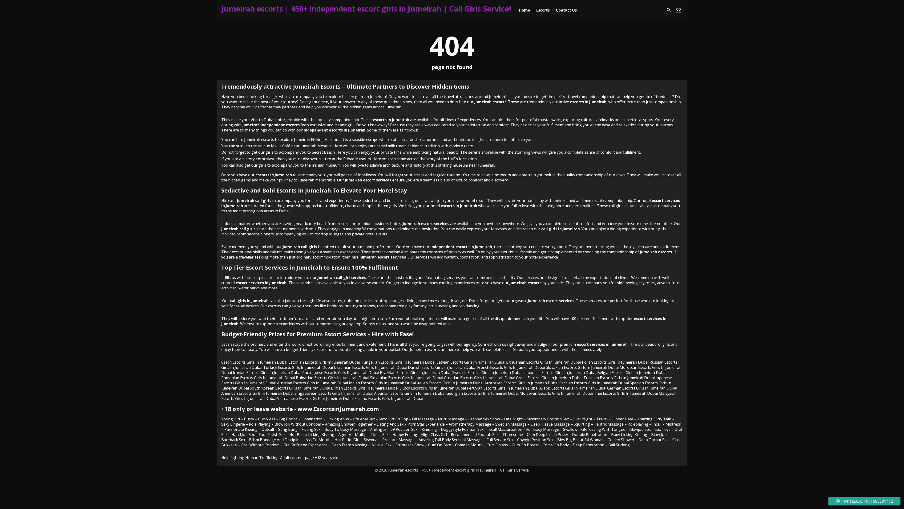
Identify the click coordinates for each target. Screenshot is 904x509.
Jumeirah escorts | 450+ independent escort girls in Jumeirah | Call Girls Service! (366, 9)
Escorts (543, 10)
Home (524, 10)
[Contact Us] (678, 10)
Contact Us (566, 10)
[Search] (669, 10)
